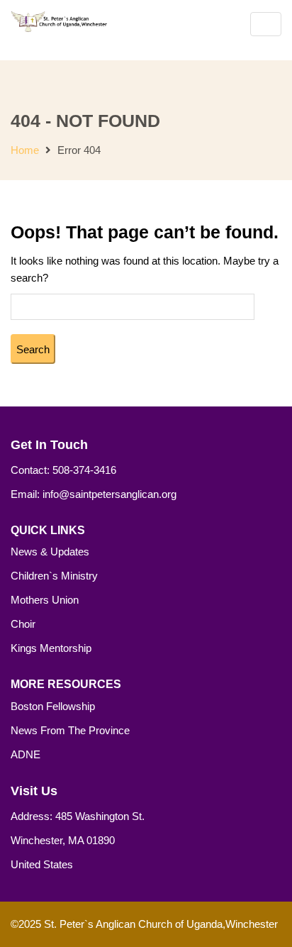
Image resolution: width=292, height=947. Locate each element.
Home (25, 150)
